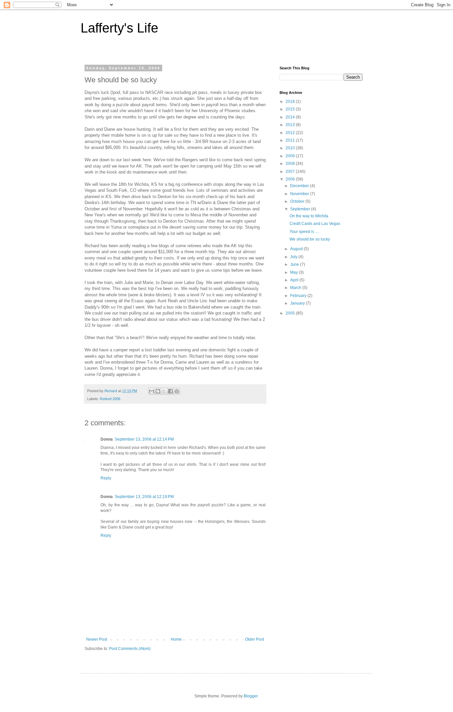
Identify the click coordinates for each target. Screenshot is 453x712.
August (297, 249)
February (298, 295)
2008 (291, 163)
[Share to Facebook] (170, 391)
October (297, 201)
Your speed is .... (304, 231)
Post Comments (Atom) (130, 648)
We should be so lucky (310, 239)
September (300, 209)
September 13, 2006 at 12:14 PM (144, 439)
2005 (291, 313)
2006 (291, 179)
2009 (291, 156)
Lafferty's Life (119, 28)
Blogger (251, 696)
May (294, 272)
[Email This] (151, 391)
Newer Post (96, 639)
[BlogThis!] (158, 391)
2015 (291, 109)
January (298, 303)
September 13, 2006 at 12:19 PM (144, 496)
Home (176, 639)
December (300, 185)
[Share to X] (164, 391)
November (300, 193)
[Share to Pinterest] (176, 391)
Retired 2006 (110, 399)
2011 (291, 140)
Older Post (254, 639)
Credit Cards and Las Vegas (315, 223)
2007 (291, 171)
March (296, 287)
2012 (291, 132)
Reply (105, 478)
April (294, 280)
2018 (291, 101)
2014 (291, 117)
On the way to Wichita (309, 216)
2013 (291, 124)
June (295, 264)
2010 (291, 148)
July (294, 256)
